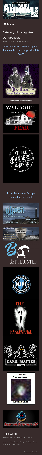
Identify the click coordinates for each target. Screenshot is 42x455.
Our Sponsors (11, 37)
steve (16, 41)
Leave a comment (26, 41)
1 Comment (28, 437)
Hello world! (10, 433)
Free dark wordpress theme (31, 452)
